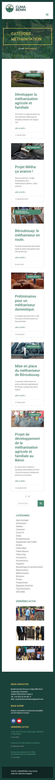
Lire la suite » (20, 128)
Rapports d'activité (24, 585)
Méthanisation (22, 573)
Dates (18, 536)
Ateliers (19, 526)
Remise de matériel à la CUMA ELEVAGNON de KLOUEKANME (23, 753)
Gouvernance (22, 560)
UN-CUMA (20, 592)
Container (20, 529)
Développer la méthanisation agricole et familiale (26, 101)
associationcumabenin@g (25, 699)
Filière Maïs (21, 548)
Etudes (19, 545)
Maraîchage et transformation (29, 567)
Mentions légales (25, 774)
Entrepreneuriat (23, 539)
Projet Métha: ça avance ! (25, 169)
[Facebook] (13, 720)
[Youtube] (19, 720)
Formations (21, 557)
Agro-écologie (22, 520)
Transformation (23, 589)
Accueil (21, 49)
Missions (20, 576)
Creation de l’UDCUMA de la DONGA (25, 743)
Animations (21, 523)
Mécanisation (22, 570)
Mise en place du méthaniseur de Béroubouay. (27, 370)
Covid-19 (20, 532)
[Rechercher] (41, 503)
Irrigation (20, 564)
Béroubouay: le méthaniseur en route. (27, 235)
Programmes (22, 582)
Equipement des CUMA (26, 542)
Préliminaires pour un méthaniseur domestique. (25, 302)
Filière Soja (21, 554)
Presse (19, 579)
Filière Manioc (22, 551)
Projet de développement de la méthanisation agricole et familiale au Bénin (27, 447)
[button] (47, 14)
